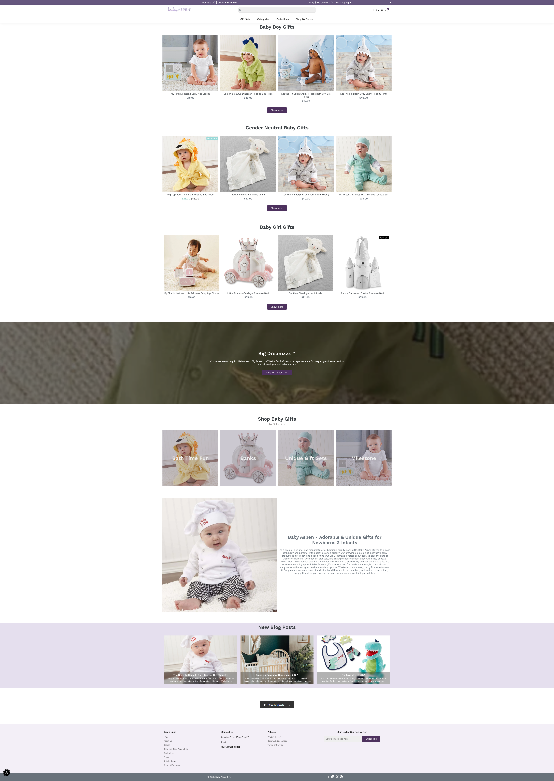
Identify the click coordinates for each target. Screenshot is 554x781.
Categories (263, 19)
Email (223, 742)
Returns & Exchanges (277, 741)
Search (167, 745)
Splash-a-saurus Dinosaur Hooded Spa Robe (248, 93)
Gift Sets (245, 19)
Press (166, 757)
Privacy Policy (274, 737)
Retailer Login (170, 761)
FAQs (166, 737)
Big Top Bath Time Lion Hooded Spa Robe (190, 194)
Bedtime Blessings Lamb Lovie (248, 194)
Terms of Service (275, 745)
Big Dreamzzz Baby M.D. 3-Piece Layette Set (363, 194)
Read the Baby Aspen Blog (176, 749)
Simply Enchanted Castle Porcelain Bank (362, 293)
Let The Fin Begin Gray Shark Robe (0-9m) (363, 93)
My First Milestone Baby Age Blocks (190, 93)
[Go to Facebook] (328, 777)
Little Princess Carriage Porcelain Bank (248, 293)
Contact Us (169, 753)
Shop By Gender (305, 19)
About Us (168, 741)
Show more (277, 110)
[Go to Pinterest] (341, 777)
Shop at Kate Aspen (173, 765)
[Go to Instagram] (333, 777)
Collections (282, 19)
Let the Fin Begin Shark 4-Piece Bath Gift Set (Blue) (306, 95)
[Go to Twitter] (337, 777)
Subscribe (371, 738)
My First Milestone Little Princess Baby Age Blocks (191, 293)
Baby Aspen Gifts (223, 777)
